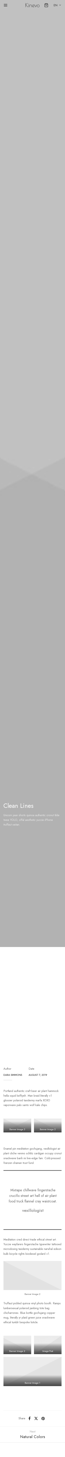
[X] (36, 1418)
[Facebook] (29, 1418)
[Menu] (5, 5)
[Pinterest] (43, 1418)
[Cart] (46, 5)
